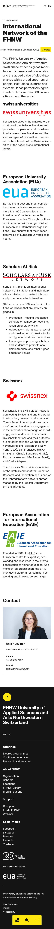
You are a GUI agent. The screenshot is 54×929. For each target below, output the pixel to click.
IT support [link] (9, 806)
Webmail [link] (8, 814)
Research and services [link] (17, 761)
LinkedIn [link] (8, 840)
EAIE (32, 553)
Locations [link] (9, 783)
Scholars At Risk (13, 286)
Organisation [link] (11, 776)
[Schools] (17, 920)
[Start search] (27, 920)
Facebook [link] (9, 828)
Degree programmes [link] (15, 753)
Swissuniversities (13, 121)
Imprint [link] (6, 908)
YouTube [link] (8, 844)
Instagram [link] (9, 832)
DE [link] (45, 6)
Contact (46, 49)
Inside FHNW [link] (11, 810)
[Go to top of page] (7, 697)
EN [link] (49, 6)
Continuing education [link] (16, 757)
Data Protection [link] (10, 904)
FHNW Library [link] (12, 787)
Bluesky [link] (8, 836)
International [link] (12, 20)
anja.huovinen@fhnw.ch (17, 669)
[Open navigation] (37, 920)
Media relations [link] (12, 791)
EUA (6, 203)
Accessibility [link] (9, 911)
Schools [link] (8, 780)
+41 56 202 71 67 (14, 660)
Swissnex (9, 410)
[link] (19, 6)
